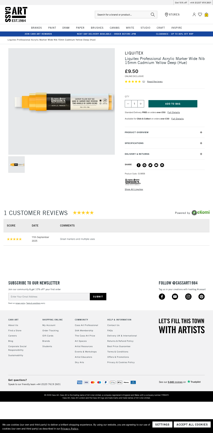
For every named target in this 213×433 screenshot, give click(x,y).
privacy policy (20, 303)
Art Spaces (81, 341)
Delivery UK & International (122, 335)
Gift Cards (47, 335)
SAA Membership (84, 330)
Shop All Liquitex (134, 189)
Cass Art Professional (86, 325)
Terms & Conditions (117, 351)
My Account (48, 325)
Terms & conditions (33, 303)
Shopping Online (52, 319)
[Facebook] (139, 165)
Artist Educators (83, 357)
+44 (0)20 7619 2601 (48, 384)
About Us (13, 325)
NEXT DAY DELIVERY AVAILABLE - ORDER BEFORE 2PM (106, 34)
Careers (12, 335)
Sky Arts (79, 362)
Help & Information (119, 319)
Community (81, 319)
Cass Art (13, 319)
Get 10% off (181, 2)
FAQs (110, 330)
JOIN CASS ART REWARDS (38, 34)
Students (47, 346)
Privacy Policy (69, 428)
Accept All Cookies (192, 424)
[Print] (162, 165)
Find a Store (14, 330)
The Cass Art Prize (85, 335)
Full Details (174, 112)
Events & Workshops (86, 351)
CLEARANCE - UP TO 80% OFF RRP (174, 34)
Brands (46, 341)
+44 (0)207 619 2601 (200, 2)
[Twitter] (150, 165)
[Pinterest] (144, 165)
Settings (162, 424)
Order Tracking (50, 330)
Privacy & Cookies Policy (121, 362)
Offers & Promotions (118, 357)
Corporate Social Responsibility (17, 348)
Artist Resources (84, 346)
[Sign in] (194, 14)
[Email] (156, 165)
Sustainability (15, 355)
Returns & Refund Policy (120, 341)
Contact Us (113, 325)
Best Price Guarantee (118, 346)
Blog (10, 341)
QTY (127, 96)
